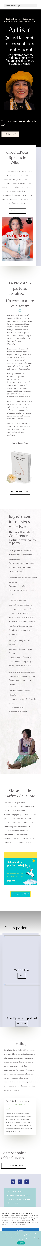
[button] (38, 1210)
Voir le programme (14, 1165)
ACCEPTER (21, 1243)
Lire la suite (10, 134)
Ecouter (21, 1024)
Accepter (20, 1230)
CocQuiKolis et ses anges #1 (18, 1101)
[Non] (39, 1239)
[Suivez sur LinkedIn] (26, 1181)
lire (21, 975)
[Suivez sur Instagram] (13, 1181)
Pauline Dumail (15, 1105)
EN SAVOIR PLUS (17, 211)
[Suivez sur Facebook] (20, 1181)
